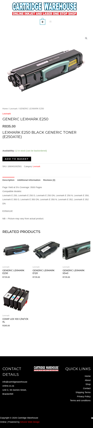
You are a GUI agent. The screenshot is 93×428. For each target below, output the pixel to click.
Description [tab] (8, 180)
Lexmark (13, 108)
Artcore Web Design (30, 422)
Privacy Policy (84, 396)
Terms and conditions (80, 400)
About (88, 380)
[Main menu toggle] (50, 21)
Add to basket (17, 159)
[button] (86, 38)
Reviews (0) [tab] (49, 180)
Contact (87, 388)
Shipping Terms (83, 392)
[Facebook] (92, 418)
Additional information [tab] (28, 180)
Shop (88, 384)
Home (5, 108)
